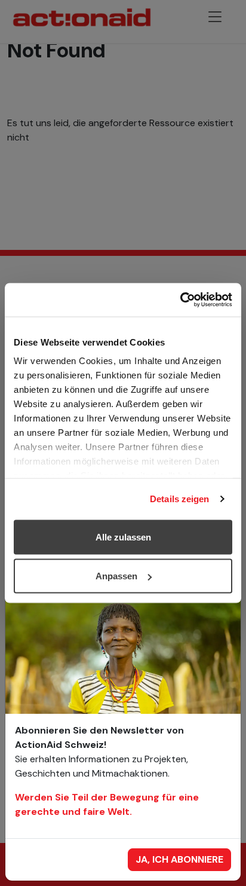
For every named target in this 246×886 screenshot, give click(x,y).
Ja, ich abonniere (179, 859)
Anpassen (116, 576)
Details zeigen (179, 499)
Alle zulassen (123, 536)
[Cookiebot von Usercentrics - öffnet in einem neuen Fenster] (180, 300)
